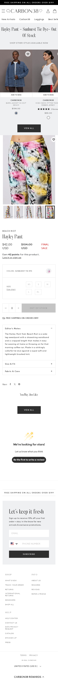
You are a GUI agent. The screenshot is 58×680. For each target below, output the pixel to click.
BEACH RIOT (9, 231)
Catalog (9, 633)
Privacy (33, 655)
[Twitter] (15, 384)
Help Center (11, 618)
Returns (9, 589)
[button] (29, 677)
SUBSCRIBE (29, 554)
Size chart (11, 289)
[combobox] (14, 543)
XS (29, 284)
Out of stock (39, 308)
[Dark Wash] (16, 113)
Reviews (35, 589)
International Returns (12, 594)
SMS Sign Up (11, 638)
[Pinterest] (19, 384)
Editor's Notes (12, 328)
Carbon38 (24, 19)
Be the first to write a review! (29, 459)
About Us (36, 580)
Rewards (36, 585)
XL (38, 292)
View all (29, 128)
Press (7, 642)
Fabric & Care (12, 371)
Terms (23, 655)
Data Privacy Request (11, 628)
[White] (48, 118)
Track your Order (14, 585)
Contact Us (11, 623)
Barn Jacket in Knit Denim (16, 104)
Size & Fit (10, 364)
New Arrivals (8, 19)
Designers (10, 600)
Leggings (39, 19)
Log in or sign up (11, 257)
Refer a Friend (39, 594)
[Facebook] (10, 384)
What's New (11, 580)
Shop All (9, 605)
